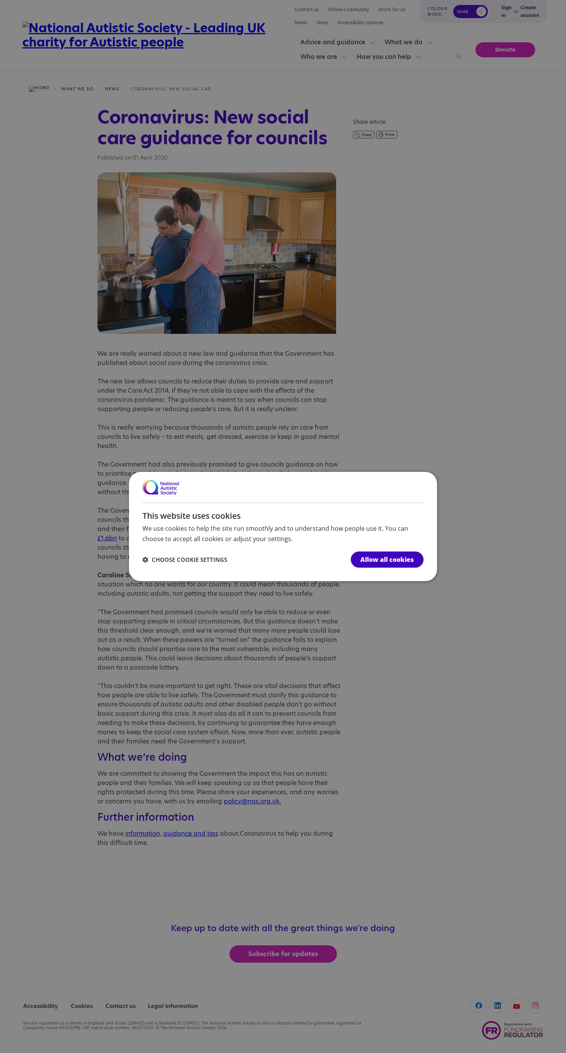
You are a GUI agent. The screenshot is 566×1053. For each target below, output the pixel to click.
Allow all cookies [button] (387, 559)
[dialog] (283, 526)
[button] (184, 559)
